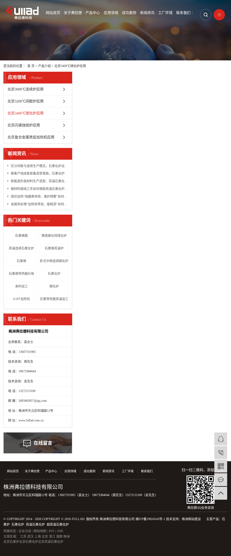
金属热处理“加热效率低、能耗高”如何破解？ (39, 204)
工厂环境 (165, 13)
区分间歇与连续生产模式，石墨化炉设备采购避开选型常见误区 (39, 166)
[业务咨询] (220, 438)
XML (60, 531)
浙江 (52, 536)
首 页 (31, 66)
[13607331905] (220, 452)
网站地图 (40, 531)
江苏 (23, 536)
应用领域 (111, 13)
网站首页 (53, 13)
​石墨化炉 (54, 273)
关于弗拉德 (73, 13)
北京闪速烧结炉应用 (23, 125)
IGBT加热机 (21, 299)
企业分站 (24, 531)
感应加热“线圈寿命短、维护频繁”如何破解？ (39, 196)
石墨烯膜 (21, 235)
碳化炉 (54, 286)
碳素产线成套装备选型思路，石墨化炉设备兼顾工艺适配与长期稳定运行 (39, 173)
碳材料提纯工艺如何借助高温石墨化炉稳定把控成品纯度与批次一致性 (39, 188)
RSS (51, 531)
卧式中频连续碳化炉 (54, 261)
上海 (38, 536)
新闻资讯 (147, 13)
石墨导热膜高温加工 (54, 299)
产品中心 (92, 13)
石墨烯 (21, 261)
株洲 (66, 536)
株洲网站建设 (191, 519)
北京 (45, 536)
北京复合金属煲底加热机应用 (30, 137)
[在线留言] (220, 479)
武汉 (31, 536)
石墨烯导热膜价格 (21, 273)
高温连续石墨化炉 (21, 248)
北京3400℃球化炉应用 (70, 66)
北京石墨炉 (11, 541)
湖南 (59, 536)
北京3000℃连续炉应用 (25, 89)
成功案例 (129, 13)
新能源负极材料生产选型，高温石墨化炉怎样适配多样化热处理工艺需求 (39, 181)
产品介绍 (44, 66)
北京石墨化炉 (28, 541)
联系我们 (183, 13)
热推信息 (9, 531)
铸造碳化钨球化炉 (54, 235)
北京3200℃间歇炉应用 (25, 101)
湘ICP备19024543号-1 (150, 519)
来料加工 (21, 286)
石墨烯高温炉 (54, 248)
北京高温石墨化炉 (50, 541)
